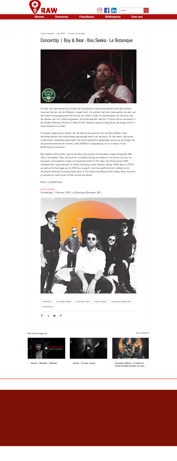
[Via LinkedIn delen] (54, 315)
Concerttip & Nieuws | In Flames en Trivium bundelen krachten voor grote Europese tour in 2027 (130, 364)
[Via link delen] (61, 315)
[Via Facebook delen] (42, 315)
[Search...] (146, 10)
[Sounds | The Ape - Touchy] (88, 348)
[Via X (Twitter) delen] (48, 315)
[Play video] (88, 76)
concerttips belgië (63, 301)
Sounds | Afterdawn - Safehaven (44, 363)
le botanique (47, 306)
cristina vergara (100, 301)
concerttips (47, 301)
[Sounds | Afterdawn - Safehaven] (46, 348)
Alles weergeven (142, 333)
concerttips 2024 (82, 301)
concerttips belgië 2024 (121, 301)
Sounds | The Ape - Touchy (84, 363)
